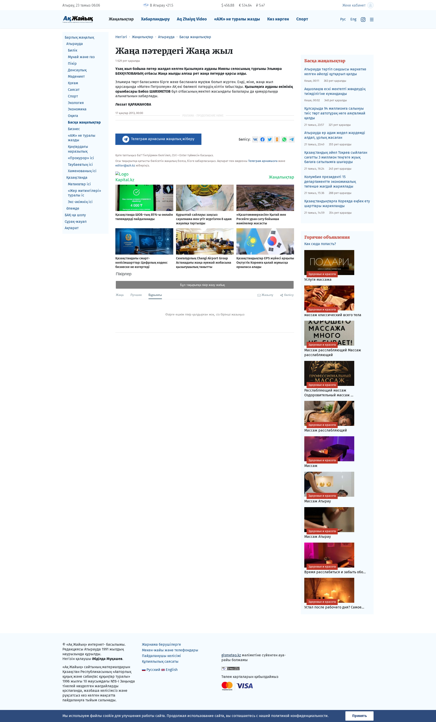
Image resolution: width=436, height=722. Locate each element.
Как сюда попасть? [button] (320, 244)
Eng (353, 19)
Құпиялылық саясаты (160, 661)
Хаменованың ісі (82, 171)
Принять (359, 716)
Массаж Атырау (320, 498)
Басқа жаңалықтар (84, 122)
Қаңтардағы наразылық (78, 149)
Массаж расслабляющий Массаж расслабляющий (332, 350)
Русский (153, 669)
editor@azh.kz (125, 165)
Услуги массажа (320, 277)
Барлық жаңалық (79, 37)
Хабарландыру (155, 19)
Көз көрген (278, 19)
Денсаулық (77, 70)
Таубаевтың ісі (80, 164)
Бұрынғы (155, 295)
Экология (76, 103)
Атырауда (74, 44)
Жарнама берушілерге (161, 644)
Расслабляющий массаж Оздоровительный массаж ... (328, 390)
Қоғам (73, 83)
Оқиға (73, 116)
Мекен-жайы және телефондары (170, 650)
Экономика (77, 109)
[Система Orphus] (230, 668)
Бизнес (74, 129)
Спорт (302, 19)
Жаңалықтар (121, 19)
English (172, 669)
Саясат (73, 89)
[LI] (231, 645)
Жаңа (120, 295)
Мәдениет (76, 76)
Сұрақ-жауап (76, 221)
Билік (72, 50)
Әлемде (72, 208)
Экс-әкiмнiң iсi (80, 202)
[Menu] (372, 19)
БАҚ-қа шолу (75, 215)
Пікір (72, 63)
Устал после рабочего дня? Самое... (334, 604)
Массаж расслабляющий (325, 427)
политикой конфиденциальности (299, 716)
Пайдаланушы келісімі (161, 656)
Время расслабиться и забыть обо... (335, 569)
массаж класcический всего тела (332, 312)
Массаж (320, 463)
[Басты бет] (77, 19)
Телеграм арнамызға (262, 161)
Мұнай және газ (81, 57)
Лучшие (136, 295)
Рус (343, 19)
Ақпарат (72, 228)
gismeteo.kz (231, 655)
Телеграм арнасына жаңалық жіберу (162, 139)
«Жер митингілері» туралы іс (84, 193)
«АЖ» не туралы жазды (237, 19)
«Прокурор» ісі (81, 158)
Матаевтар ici (79, 184)
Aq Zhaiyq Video (192, 19)
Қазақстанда (76, 178)
